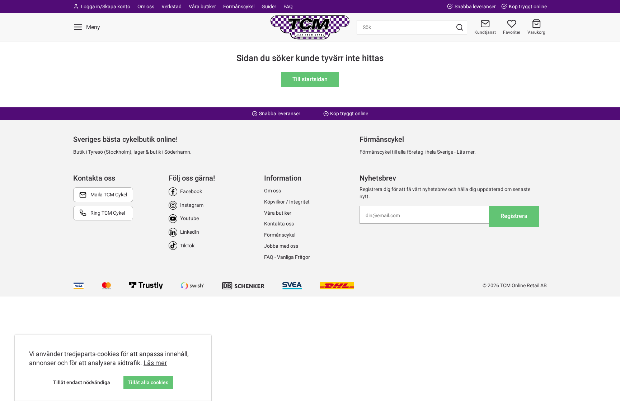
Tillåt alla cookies (148, 382)
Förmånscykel (238, 6)
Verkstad (171, 6)
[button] (536, 27)
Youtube (189, 218)
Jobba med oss (281, 246)
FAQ (288, 6)
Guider (269, 6)
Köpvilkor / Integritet (287, 202)
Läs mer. (466, 152)
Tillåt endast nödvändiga (81, 382)
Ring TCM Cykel (107, 213)
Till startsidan (310, 79)
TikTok (187, 245)
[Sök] (459, 27)
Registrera (514, 216)
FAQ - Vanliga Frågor (287, 257)
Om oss (145, 6)
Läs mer (155, 363)
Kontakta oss (279, 224)
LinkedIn (189, 232)
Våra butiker (202, 6)
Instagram (191, 205)
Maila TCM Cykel (108, 194)
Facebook (191, 191)
